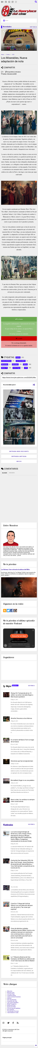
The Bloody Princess (13, 1011)
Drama (8, 54)
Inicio (19, 461)
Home (2, 54)
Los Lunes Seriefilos (12, 1002)
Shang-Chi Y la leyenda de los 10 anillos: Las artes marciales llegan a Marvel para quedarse (22, 695)
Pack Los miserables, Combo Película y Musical (16, 402)
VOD (13, 54)
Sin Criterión (10, 1009)
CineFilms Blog (11, 995)
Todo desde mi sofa (12, 1012)
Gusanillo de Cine (12, 1001)
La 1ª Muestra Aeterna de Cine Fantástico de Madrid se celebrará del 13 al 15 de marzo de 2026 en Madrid (23, 959)
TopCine (15, 685)
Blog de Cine (10, 992)
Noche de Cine (11, 1005)
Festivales (8, 824)
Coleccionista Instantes (14, 997)
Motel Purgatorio (11, 1004)
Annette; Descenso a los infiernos (21, 718)
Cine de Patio (11, 994)
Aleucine (9, 991)
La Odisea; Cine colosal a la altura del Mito (15, 569)
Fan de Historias (11, 999)
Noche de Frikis (11, 1007)
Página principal (7, 1037)
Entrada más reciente (19, 451)
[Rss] (12, 2)
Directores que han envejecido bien (22, 761)
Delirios (9, 998)
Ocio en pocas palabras (13, 1008)
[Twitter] (9, 2)
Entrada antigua (19, 456)
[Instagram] (16, 2)
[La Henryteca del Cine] (19, 16)
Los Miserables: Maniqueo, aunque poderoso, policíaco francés (18, 421)
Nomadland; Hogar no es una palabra (22, 780)
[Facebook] (6, 2)
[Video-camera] (2, 2)
